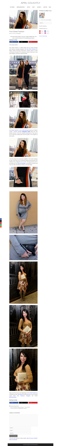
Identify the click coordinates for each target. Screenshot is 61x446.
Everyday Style (13, 406)
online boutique (25, 130)
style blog (20, 394)
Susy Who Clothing (31, 49)
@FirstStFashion (12, 397)
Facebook (22, 395)
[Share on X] (1, 221)
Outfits (17, 406)
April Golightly (30, 3)
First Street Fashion (13, 130)
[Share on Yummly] (1, 227)
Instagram (28, 395)
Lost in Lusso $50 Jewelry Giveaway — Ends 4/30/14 (20, 407)
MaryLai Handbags (22, 163)
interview (24, 131)
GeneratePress (35, 444)
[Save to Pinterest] (1, 223)
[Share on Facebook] (1, 219)
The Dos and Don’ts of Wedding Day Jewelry (18, 408)
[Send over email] (1, 225)
